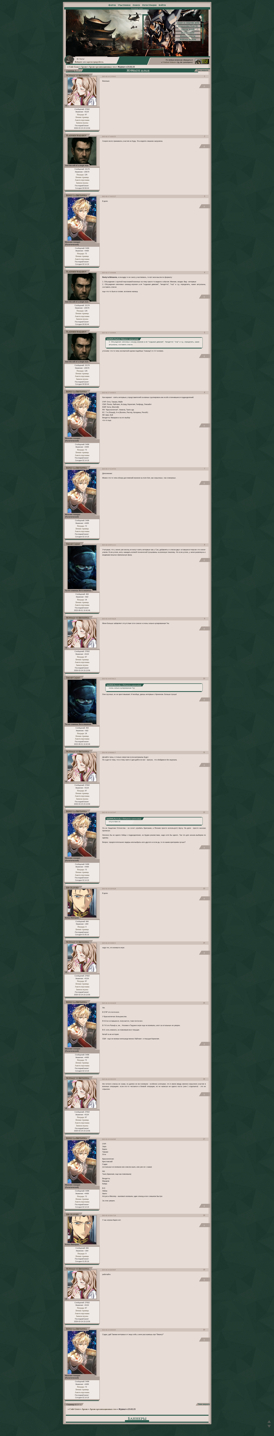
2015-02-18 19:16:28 (109, 1003)
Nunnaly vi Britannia (77, 75)
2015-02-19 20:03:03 (109, 1330)
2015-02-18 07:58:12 (109, 679)
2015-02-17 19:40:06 (109, 272)
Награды (80, 114)
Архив (84, 66)
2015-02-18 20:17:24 (109, 1215)
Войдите (78, 61)
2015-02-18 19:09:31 (109, 943)
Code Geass (74, 66)
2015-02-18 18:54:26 (109, 888)
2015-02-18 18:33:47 (109, 812)
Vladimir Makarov (170, 62)
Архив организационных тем (102, 66)
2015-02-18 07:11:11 (109, 545)
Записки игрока (82, 122)
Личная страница (82, 117)
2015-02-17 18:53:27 (109, 196)
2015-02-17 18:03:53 (109, 136)
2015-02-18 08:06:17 (109, 752)
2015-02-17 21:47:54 (109, 469)
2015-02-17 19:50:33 (109, 392)
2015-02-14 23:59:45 (109, 76)
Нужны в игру (188, 33)
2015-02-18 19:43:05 (109, 1139)
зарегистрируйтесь (95, 61)
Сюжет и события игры (187, 23)
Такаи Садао (73, 543)
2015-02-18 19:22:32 (109, 1079)
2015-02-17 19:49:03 (109, 333)
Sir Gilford (72, 887)
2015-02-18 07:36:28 (109, 619)
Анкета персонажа (82, 120)
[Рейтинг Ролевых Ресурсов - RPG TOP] (202, 63)
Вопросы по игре (188, 39)
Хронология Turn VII (188, 26)
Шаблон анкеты (187, 36)
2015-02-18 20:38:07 (109, 1270)
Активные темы (137, 8)
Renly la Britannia (76, 195)
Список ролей (188, 29)
